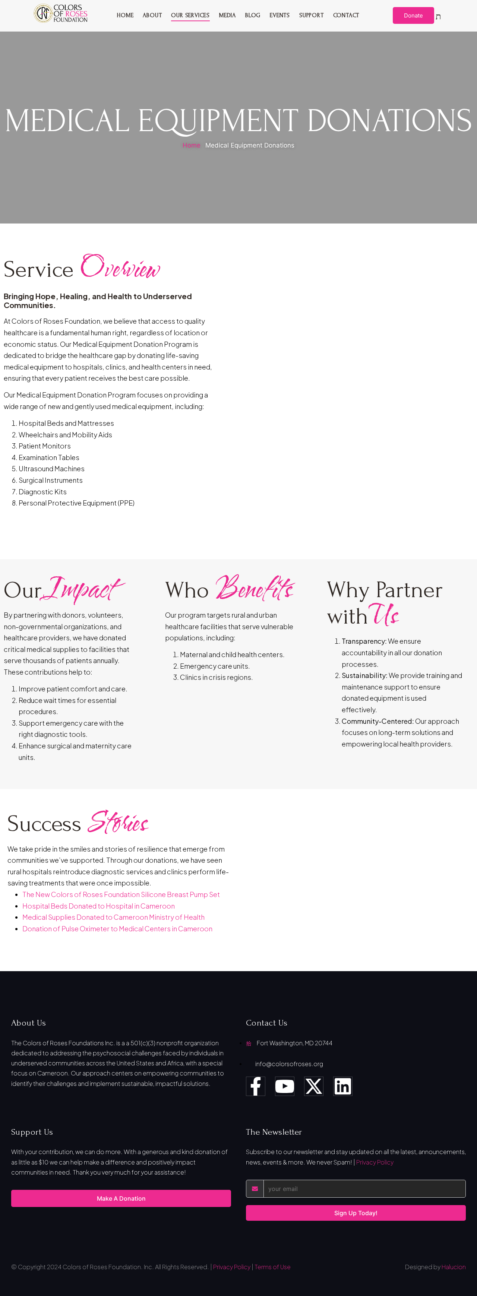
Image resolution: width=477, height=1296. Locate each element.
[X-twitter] (313, 1086)
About (152, 15)
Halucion (454, 1267)
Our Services (190, 15)
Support (311, 15)
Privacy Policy (375, 1162)
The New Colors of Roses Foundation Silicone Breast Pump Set (121, 894)
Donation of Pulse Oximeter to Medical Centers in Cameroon (117, 928)
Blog (252, 15)
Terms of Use (273, 1267)
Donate (413, 15)
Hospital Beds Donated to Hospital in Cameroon (98, 906)
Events (280, 15)
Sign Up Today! (356, 1213)
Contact (346, 15)
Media (227, 15)
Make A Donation (121, 1198)
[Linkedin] (343, 1086)
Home (125, 15)
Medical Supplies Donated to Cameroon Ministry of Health (113, 917)
